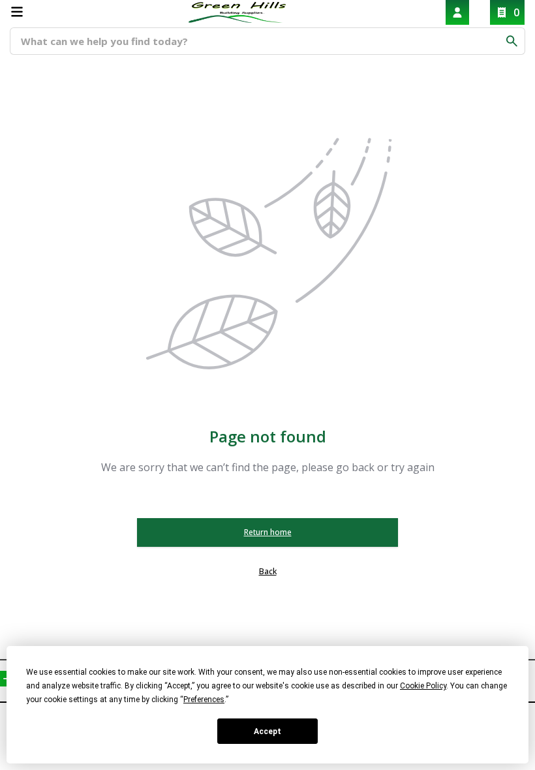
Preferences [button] (203, 699)
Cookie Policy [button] (423, 685)
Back (268, 571)
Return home (268, 532)
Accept (267, 731)
